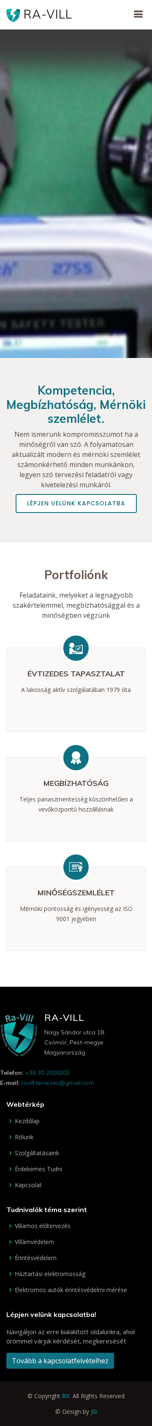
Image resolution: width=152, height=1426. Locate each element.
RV (66, 1396)
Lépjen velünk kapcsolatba (76, 503)
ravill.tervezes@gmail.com (58, 1083)
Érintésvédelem (36, 1258)
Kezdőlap (27, 1121)
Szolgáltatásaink (37, 1153)
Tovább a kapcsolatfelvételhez (60, 1360)
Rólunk (24, 1137)
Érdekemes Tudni (38, 1169)
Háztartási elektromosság (50, 1274)
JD (94, 1411)
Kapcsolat (28, 1185)
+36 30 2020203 (47, 1072)
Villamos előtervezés (43, 1226)
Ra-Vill (46, 14)
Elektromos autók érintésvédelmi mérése (71, 1290)
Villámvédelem (34, 1242)
